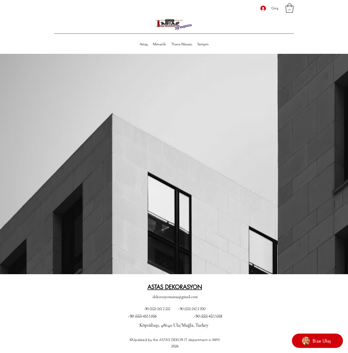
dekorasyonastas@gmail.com (175, 296)
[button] (289, 8)
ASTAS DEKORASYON (175, 287)
